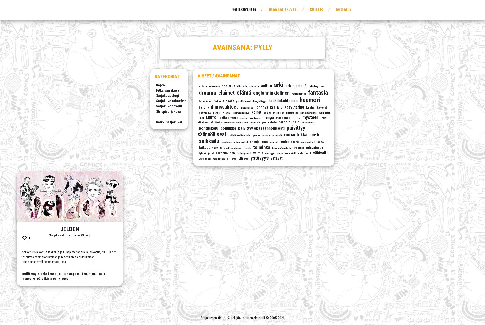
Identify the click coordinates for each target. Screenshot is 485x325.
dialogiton (317, 86)
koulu (267, 112)
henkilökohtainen (283, 101)
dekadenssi (49, 274)
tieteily (247, 148)
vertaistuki (290, 153)
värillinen (205, 158)
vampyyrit (270, 153)
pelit (296, 122)
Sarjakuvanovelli (169, 106)
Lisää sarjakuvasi (283, 9)
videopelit (304, 153)
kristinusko (292, 112)
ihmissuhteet (224, 107)
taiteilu (217, 148)
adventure (214, 86)
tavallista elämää (233, 148)
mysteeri (311, 117)
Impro (160, 85)
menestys (29, 278)
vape (280, 153)
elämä (244, 92)
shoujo (254, 142)
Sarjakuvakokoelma (171, 101)
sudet (284, 142)
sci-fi (314, 134)
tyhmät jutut (206, 153)
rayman (266, 135)
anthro (266, 86)
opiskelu (255, 122)
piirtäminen (308, 122)
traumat (299, 148)
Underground (244, 153)
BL (306, 86)
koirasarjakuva (241, 112)
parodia (284, 122)
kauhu (310, 107)
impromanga (246, 107)
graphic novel (243, 101)
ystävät (277, 158)
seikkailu (209, 141)
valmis (258, 153)
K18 (279, 107)
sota (264, 142)
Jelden (69, 229)
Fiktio (217, 101)
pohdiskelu (209, 128)
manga (268, 117)
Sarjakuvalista (244, 9)
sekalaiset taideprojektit (234, 142)
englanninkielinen (271, 93)
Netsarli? (343, 9)
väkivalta (320, 152)
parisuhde (269, 122)
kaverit (322, 107)
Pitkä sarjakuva (167, 90)
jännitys (261, 107)
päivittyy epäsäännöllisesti (261, 128)
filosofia (228, 101)
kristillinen (278, 112)
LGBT (201, 118)
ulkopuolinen (225, 153)
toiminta (261, 147)
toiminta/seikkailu (282, 148)
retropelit (277, 135)
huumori (310, 100)
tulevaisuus (314, 148)
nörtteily (216, 122)
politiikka (228, 128)
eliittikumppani (70, 274)
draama (207, 92)
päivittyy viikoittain (240, 135)
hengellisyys (259, 101)
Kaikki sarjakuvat (169, 122)
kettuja (217, 112)
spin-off (274, 142)
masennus (283, 118)
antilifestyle (30, 274)
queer (256, 135)
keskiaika (205, 112)
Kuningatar (324, 112)
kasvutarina (294, 107)
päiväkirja (44, 278)
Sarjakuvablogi (167, 96)
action (203, 86)
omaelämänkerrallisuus (236, 122)
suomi (295, 142)
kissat (227, 112)
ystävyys (260, 158)
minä (296, 118)
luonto (243, 118)
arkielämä (294, 86)
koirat (256, 112)
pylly (56, 278)
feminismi (205, 101)
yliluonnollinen (238, 158)
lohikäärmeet (228, 118)
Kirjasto (316, 9)
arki (279, 85)
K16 (272, 107)
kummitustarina (308, 112)
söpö (320, 142)
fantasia (318, 92)
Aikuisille (242, 86)
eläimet (226, 93)
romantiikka (295, 134)
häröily (204, 107)
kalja (101, 274)
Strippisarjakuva (168, 112)
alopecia (254, 86)
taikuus (204, 148)
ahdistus (228, 86)
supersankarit (308, 142)
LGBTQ (211, 118)
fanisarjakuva (299, 93)
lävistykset (254, 118)
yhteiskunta (219, 158)
